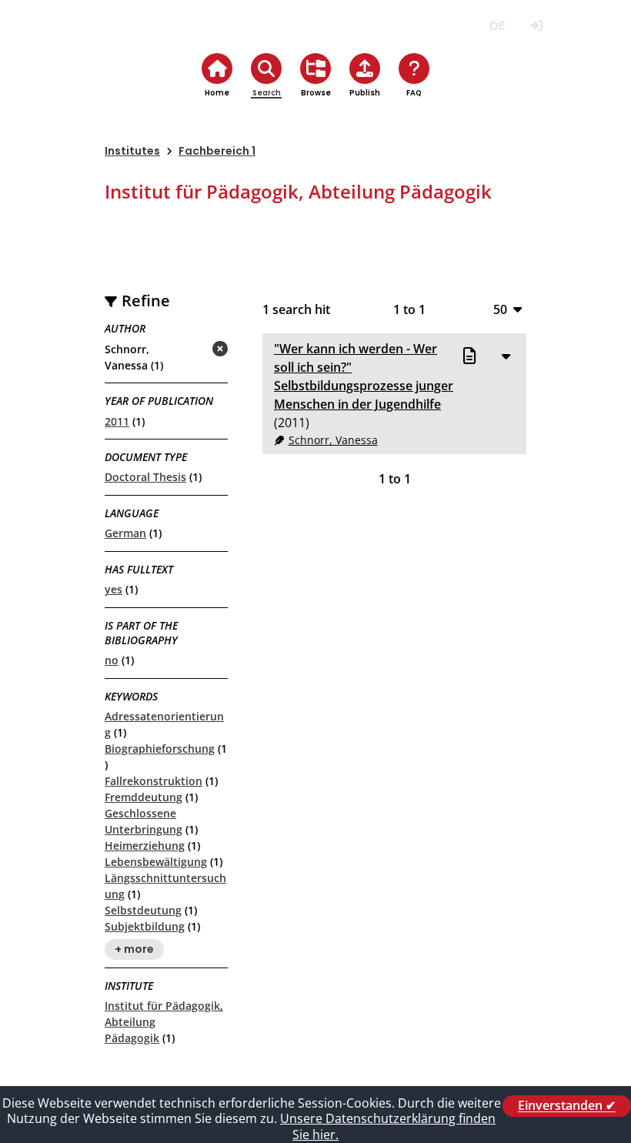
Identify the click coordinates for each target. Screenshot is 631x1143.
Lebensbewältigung (156, 861)
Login (535, 25)
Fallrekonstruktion (153, 781)
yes (113, 589)
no (112, 660)
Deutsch (496, 25)
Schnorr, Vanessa (333, 440)
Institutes (132, 151)
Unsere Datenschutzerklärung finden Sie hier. (388, 1126)
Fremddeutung (143, 797)
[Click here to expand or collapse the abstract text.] (505, 355)
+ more (134, 949)
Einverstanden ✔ (567, 1106)
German (125, 533)
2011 (117, 421)
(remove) (189, 350)
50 (500, 309)
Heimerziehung (145, 845)
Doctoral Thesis (145, 477)
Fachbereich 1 (217, 151)
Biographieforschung (160, 748)
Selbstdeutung (143, 910)
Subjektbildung (145, 926)
